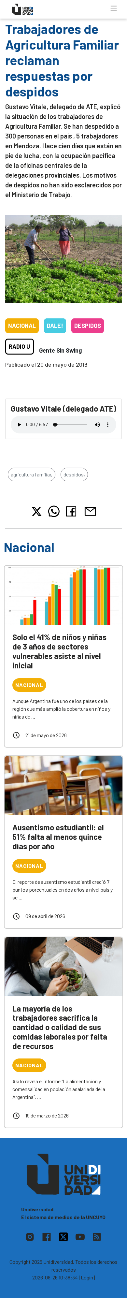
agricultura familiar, (31, 474)
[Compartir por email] (90, 511)
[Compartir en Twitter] (37, 511)
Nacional (22, 325)
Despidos (87, 325)
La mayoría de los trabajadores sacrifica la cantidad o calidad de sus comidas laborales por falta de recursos (59, 1027)
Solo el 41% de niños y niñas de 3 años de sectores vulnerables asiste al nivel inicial (59, 651)
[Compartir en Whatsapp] (54, 511)
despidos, (74, 474)
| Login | (87, 1277)
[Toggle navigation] (114, 8)
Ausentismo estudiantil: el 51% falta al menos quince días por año (58, 837)
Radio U (19, 346)
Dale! (55, 325)
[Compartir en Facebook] (72, 511)
